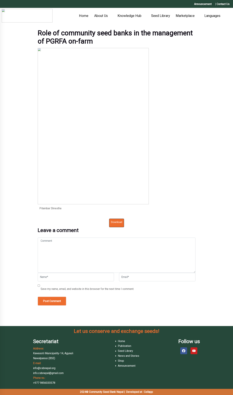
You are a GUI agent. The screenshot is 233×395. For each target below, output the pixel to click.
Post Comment (52, 301)
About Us (101, 16)
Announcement (203, 4)
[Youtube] (194, 350)
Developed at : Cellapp (139, 391)
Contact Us (223, 4)
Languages (212, 16)
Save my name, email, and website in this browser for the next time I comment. (87, 289)
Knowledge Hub (129, 16)
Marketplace (185, 16)
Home (83, 16)
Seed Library (160, 16)
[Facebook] (183, 350)
